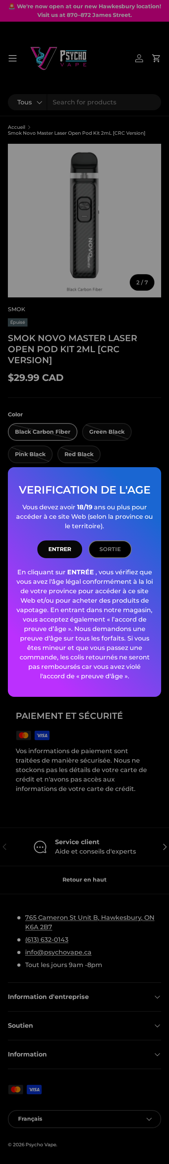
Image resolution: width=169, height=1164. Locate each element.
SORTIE (110, 549)
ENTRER (59, 549)
